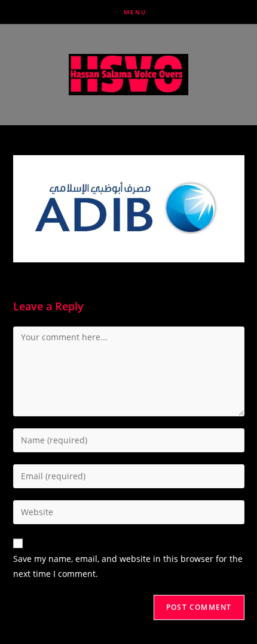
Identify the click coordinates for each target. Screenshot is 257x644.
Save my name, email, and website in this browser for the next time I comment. (128, 566)
